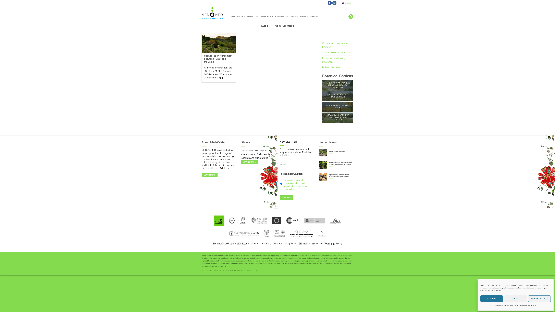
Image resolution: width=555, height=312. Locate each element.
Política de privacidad (518, 305)
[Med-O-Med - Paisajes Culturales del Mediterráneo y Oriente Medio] (214, 13)
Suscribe (286, 198)
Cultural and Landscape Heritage (335, 45)
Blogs (303, 16)
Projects (252, 16)
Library (314, 16)
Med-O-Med (237, 16)
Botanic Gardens (331, 67)
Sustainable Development (336, 52)
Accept (491, 298)
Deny (516, 298)
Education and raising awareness (333, 60)
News (293, 16)
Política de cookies (502, 305)
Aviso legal (532, 305)
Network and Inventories (274, 16)
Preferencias (539, 298)
